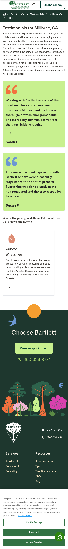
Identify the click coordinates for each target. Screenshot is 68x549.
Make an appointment (34, 348)
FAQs (38, 476)
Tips (37, 466)
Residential (12, 461)
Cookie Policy (25, 516)
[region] (34, 519)
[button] (51, 430)
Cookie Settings (34, 522)
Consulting (11, 471)
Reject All (34, 532)
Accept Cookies (34, 542)
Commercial (12, 466)
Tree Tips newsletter (46, 471)
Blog (37, 481)
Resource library (44, 461)
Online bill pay (52, 5)
